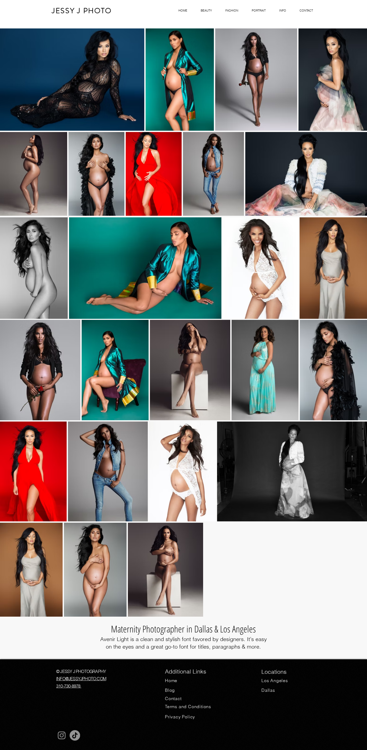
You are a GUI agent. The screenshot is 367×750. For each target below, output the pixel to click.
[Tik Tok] (75, 735)
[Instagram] (61, 735)
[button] (206, 10)
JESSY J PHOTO (82, 11)
